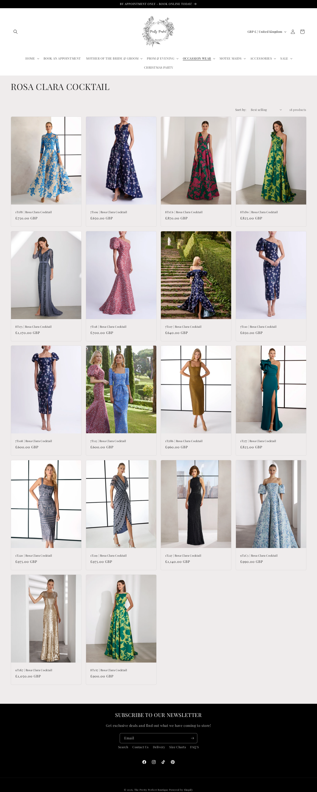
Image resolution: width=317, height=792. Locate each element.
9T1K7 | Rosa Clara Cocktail (33, 670)
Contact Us (140, 747)
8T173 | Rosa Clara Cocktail (33, 326)
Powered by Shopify (181, 789)
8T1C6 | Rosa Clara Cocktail (183, 212)
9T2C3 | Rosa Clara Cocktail (259, 555)
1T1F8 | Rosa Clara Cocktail (33, 212)
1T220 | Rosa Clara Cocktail (33, 555)
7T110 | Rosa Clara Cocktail (258, 326)
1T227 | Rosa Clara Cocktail (183, 555)
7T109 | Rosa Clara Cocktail (108, 212)
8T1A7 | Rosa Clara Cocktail (108, 670)
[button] (15, 31)
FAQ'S (194, 747)
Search (123, 747)
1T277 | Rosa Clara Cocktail (258, 441)
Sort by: (240, 110)
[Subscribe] (192, 738)
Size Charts (177, 747)
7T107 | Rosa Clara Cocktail (183, 326)
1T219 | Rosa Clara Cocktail (108, 555)
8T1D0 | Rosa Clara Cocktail (259, 212)
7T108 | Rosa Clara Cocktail (33, 441)
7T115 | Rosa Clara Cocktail (108, 441)
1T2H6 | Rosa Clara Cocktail (183, 441)
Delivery (159, 747)
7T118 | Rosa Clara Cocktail (108, 326)
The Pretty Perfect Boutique (151, 789)
